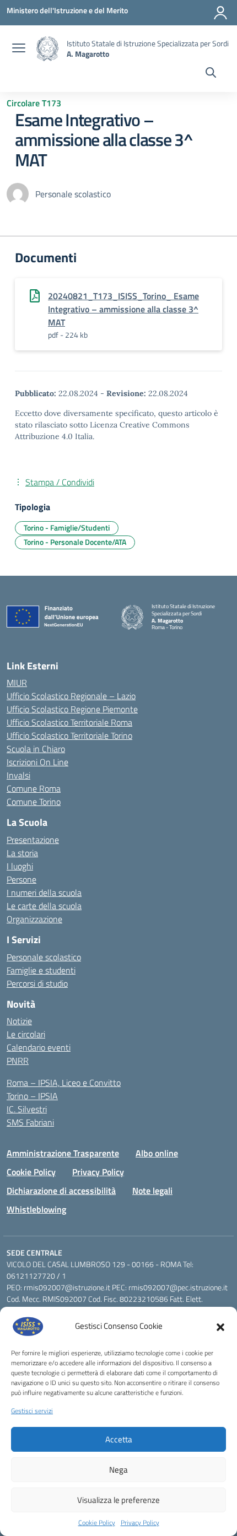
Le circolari (26, 1034)
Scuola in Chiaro (36, 748)
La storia (22, 852)
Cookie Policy (96, 1523)
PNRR (18, 1060)
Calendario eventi (39, 1047)
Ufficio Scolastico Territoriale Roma (69, 722)
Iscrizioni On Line (37, 762)
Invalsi (18, 775)
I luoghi (20, 866)
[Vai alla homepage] (47, 48)
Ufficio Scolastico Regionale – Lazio (71, 695)
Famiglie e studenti (41, 970)
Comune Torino (34, 801)
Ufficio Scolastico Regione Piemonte (72, 709)
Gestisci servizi (32, 1411)
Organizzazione (34, 919)
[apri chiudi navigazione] (18, 49)
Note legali (152, 1190)
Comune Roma (34, 788)
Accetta (118, 1439)
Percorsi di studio (37, 983)
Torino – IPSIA (32, 1095)
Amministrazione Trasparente (63, 1153)
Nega (118, 1469)
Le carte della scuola (44, 905)
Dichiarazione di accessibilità (61, 1190)
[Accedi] (220, 13)
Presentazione (33, 839)
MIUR (17, 682)
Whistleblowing (36, 1209)
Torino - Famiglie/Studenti (67, 527)
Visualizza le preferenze (118, 1500)
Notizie (19, 1020)
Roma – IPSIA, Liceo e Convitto (64, 1082)
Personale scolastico (44, 957)
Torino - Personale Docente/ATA (75, 542)
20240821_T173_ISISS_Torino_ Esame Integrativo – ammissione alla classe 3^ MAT (123, 309)
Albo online (157, 1153)
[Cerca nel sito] (210, 74)
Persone (21, 879)
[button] (220, 1326)
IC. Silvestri (27, 1109)
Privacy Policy (140, 1523)
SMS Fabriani (30, 1122)
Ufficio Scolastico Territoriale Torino (69, 735)
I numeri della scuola (44, 892)
